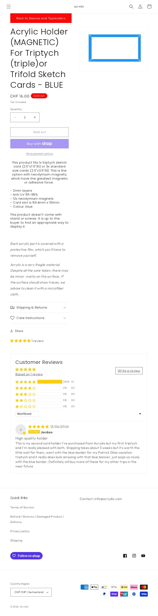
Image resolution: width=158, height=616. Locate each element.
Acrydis (24, 606)
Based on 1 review (29, 374)
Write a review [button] (129, 371)
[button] (8, 6)
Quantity (16, 109)
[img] (39, 427)
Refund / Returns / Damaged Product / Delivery (37, 519)
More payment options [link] (39, 153)
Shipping (16, 540)
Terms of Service (22, 507)
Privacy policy (20, 531)
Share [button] (19, 331)
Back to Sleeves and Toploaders (40, 18)
